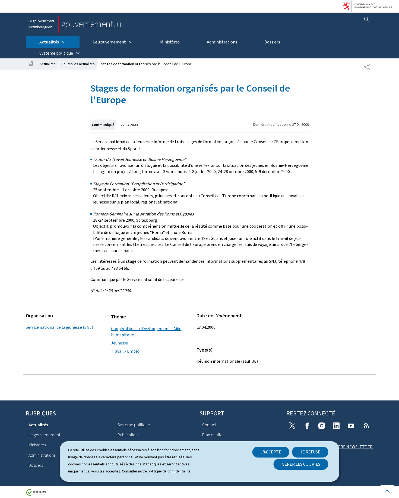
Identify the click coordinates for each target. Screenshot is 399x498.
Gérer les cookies (301, 464)
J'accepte (271, 452)
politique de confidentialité (169, 471)
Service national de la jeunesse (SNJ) (59, 327)
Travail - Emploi (126, 351)
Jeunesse (119, 343)
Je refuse (310, 452)
